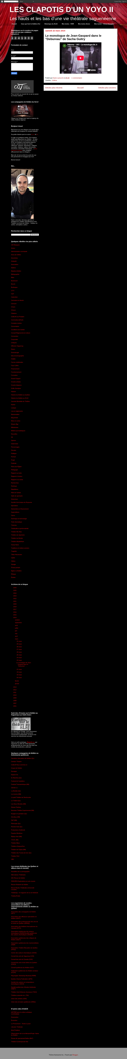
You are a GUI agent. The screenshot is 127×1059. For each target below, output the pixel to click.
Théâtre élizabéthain (17, 541)
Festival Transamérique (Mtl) (20, 784)
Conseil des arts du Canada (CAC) (22, 959)
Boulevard (14, 281)
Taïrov (13, 515)
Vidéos (54, 80)
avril (16, 636)
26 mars (19, 652)
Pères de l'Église (16, 466)
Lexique (13, 408)
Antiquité (14, 261)
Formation (14, 375)
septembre (18, 622)
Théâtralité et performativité (19, 528)
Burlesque (14, 287)
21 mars (19, 669)
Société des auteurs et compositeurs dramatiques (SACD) (22, 983)
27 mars (19, 649)
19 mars (19, 672)
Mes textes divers (84, 24)
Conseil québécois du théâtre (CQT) (22, 967)
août (16, 625)
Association (14, 264)
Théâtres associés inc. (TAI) (20, 995)
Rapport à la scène (17, 479)
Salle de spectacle (17, 496)
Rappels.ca (30, 742)
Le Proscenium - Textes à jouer (21, 1023)
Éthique (13, 574)
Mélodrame (14, 427)
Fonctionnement (16, 372)
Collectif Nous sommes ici (19, 765)
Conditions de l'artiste (18, 329)
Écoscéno (14, 1020)
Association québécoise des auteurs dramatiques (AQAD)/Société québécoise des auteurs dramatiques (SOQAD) (24, 933)
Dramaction (14, 1017)
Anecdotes (14, 258)
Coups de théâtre (16, 768)
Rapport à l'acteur (16, 476)
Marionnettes (15, 414)
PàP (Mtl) (14, 820)
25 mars (19, 655)
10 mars (19, 675)
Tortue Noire (15, 545)
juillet (17, 628)
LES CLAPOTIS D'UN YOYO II (61, 9)
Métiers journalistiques (18, 430)
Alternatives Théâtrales (18, 875)
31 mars (19, 641)
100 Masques (15, 245)
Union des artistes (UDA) (19, 998)
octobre (17, 620)
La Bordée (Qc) (16, 791)
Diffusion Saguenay (17, 346)
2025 (15, 590)
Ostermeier (14, 443)
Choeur (13, 310)
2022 (15, 598)
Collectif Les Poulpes (17, 316)
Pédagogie (14, 470)
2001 (15, 706)
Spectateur (14, 505)
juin (16, 631)
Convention (14, 336)
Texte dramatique (16, 522)
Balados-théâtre (16, 271)
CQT (12, 294)
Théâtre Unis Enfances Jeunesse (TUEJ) (24, 992)
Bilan (12, 277)
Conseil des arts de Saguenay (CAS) (22, 956)
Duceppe (14, 771)
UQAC (13, 558)
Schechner (14, 499)
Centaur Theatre (16, 761)
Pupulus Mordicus (16, 833)
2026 (15, 587)
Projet (13, 460)
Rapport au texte (16, 473)
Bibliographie (15, 274)
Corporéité (14, 339)
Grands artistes (16, 382)
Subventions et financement (20, 509)
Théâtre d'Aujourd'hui (18, 846)
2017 (15, 609)
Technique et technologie (19, 518)
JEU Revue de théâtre (18, 878)
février (17, 681)
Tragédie (14, 551)
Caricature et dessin (17, 300)
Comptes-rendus (16, 323)
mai (16, 633)
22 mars (19, 660)
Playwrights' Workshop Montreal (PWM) (23, 975)
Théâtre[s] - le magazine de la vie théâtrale (24, 892)
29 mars (19, 644)
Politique (13, 453)
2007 (15, 703)
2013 (15, 687)
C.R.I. (13, 290)
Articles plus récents (53, 88)
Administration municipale (19, 251)
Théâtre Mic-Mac (16, 532)
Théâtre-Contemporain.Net (19, 1041)
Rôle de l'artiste (16, 492)
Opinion (13, 440)
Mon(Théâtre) (15, 1030)
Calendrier (14, 297)
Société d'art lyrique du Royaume (21, 502)
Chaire (13, 307)
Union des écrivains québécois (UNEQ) (23, 1002)
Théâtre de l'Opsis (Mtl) (18, 849)
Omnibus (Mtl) (15, 817)
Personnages (15, 447)
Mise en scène (15, 421)
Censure (13, 303)
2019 (15, 606)
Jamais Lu (14, 787)
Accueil (14, 24)
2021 (15, 601)
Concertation (15, 326)
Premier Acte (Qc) (16, 826)
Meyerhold (14, 417)
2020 (15, 604)
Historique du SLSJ (51, 24)
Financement (15, 369)
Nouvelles (14, 434)
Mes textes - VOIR (68, 24)
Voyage (13, 564)
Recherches (15, 483)
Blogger (75, 1055)
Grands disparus (16, 385)
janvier (17, 683)
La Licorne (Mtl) (16, 794)
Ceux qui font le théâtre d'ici (30, 24)
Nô (12, 437)
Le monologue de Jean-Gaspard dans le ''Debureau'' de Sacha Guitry (73, 37)
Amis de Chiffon (16, 254)
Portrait (13, 457)
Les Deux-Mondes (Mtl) (18, 804)
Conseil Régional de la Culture (20, 333)
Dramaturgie (15, 352)
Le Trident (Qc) (16, 800)
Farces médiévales (17, 362)
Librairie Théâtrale (17, 1027)
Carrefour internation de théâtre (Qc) (22, 758)
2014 (15, 617)
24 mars (19, 657)
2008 (15, 700)
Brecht (13, 284)
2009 (15, 698)
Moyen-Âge (14, 424)
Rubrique (14, 486)
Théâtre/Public (15, 896)
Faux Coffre (15, 365)
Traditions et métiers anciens (20, 548)
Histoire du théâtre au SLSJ (19, 398)
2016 (15, 612)
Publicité (13, 463)
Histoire (13, 391)
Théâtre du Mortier (17, 538)
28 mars (19, 647)
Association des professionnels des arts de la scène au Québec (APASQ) (24, 922)
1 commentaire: (77, 78)
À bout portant (15, 567)
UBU (12, 859)
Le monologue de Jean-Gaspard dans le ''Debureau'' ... (23, 664)
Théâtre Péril (15, 856)
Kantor (13, 404)
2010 (15, 695)
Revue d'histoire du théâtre (19, 884)
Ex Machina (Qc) (16, 778)
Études (13, 577)
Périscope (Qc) (16, 823)
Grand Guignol (15, 378)
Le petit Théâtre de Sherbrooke (21, 797)
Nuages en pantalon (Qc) (19, 813)
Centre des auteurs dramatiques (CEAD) (24, 953)
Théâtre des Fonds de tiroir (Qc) (21, 853)
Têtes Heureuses (16, 554)
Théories (14, 525)
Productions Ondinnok (18, 830)
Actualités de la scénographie (20, 871)
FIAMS (13, 359)
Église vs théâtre (16, 571)
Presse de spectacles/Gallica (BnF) (22, 1038)
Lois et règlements (17, 411)
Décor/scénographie (17, 356)
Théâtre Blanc (15, 843)
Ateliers (13, 268)
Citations (14, 313)
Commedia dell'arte (17, 320)
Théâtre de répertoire (18, 535)
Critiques (14, 342)
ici (32, 134)
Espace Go (14, 774)
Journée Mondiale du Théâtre (20, 401)
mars (17, 639)
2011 (15, 692)
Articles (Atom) (85, 94)
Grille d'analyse (16, 388)
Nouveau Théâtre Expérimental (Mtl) (22, 810)
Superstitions (15, 512)
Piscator (13, 450)
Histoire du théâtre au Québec (20, 395)
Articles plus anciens (107, 88)
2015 (15, 615)
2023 (15, 596)
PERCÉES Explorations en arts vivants (23, 881)
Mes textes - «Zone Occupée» (104, 24)
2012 (15, 690)
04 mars (19, 677)
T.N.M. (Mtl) (14, 840)
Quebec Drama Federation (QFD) (21, 979)
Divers (13, 349)
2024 (15, 593)
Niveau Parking (16, 807)
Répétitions (14, 489)
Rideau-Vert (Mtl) (16, 836)
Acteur (13, 248)
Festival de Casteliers (18, 781)
